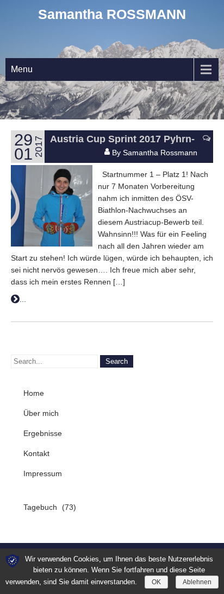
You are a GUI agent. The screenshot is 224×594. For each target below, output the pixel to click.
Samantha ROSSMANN (112, 14)
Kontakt (36, 453)
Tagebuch (40, 507)
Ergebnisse (42, 433)
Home (33, 393)
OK (156, 582)
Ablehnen (197, 582)
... (23, 299)
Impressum (42, 473)
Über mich (41, 413)
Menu (22, 69)
